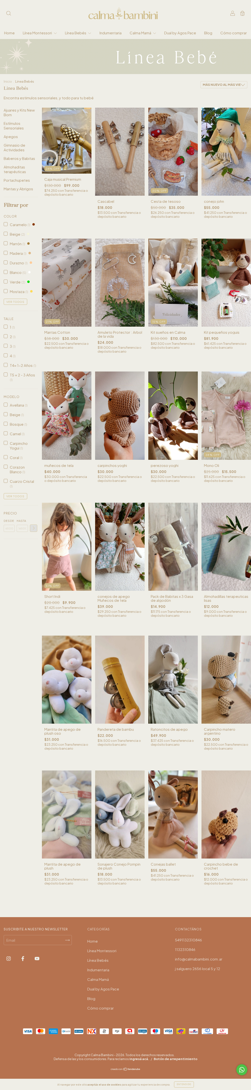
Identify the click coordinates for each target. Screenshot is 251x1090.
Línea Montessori (38, 32)
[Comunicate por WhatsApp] (241, 1069)
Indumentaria (111, 32)
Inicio (8, 81)
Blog (208, 32)
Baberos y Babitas (19, 158)
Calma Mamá (141, 32)
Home (9, 32)
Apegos (11, 136)
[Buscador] (8, 13)
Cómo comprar (233, 32)
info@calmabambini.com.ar (198, 959)
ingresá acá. (139, 1059)
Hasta (21, 520)
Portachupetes (17, 180)
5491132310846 (188, 939)
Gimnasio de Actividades (14, 147)
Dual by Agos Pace (180, 32)
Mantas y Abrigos (18, 188)
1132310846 (185, 949)
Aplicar (33, 528)
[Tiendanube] (125, 1069)
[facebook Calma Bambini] (23, 958)
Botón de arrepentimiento (175, 1059)
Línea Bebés (76, 32)
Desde (9, 520)
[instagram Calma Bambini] (9, 958)
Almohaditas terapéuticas (15, 169)
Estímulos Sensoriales (14, 125)
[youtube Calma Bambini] (37, 958)
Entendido (184, 1084)
